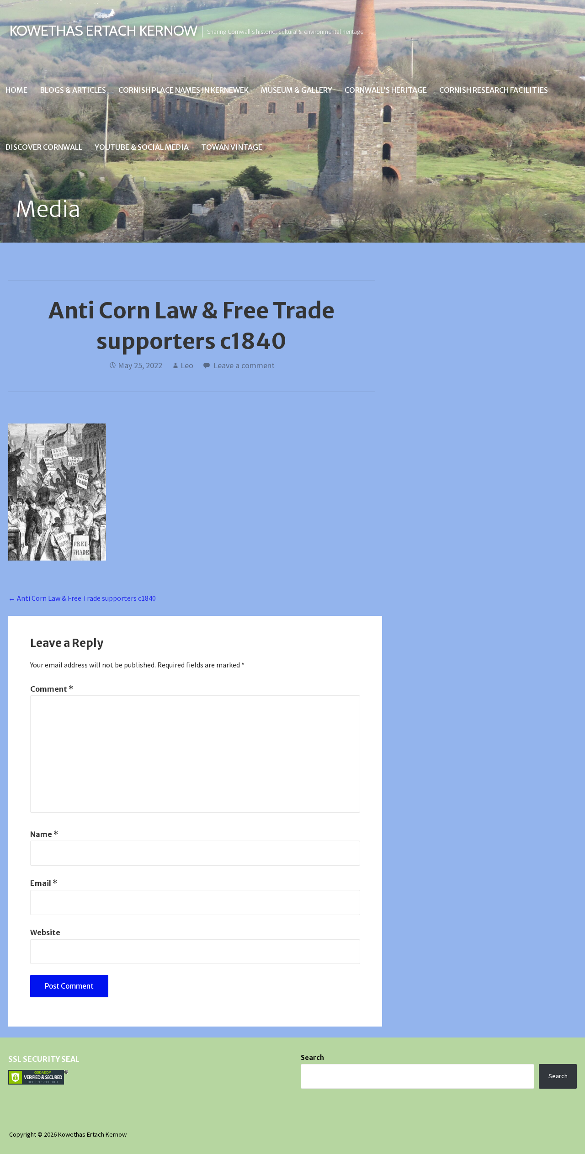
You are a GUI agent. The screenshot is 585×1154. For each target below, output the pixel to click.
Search (312, 1057)
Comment (51, 688)
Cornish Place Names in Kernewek (183, 90)
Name (44, 834)
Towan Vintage (231, 147)
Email (43, 883)
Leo (187, 365)
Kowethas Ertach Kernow (103, 30)
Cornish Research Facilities (493, 90)
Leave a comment (244, 365)
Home (16, 90)
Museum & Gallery (296, 90)
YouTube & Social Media (142, 147)
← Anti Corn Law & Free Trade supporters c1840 (82, 598)
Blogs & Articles (73, 90)
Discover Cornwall (43, 147)
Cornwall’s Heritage (386, 90)
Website (45, 932)
